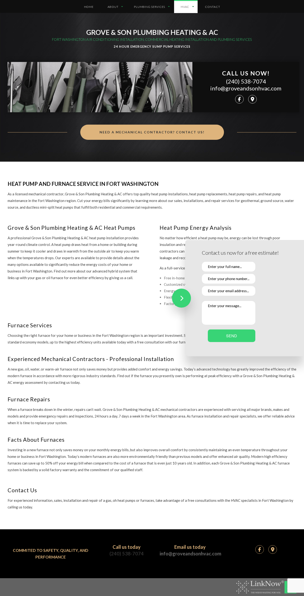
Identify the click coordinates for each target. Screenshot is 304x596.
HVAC (185, 7)
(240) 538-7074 (246, 81)
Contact (212, 7)
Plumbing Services (149, 7)
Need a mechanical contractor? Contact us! (152, 132)
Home (89, 7)
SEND (231, 335)
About (113, 7)
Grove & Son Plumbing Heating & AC (152, 32)
